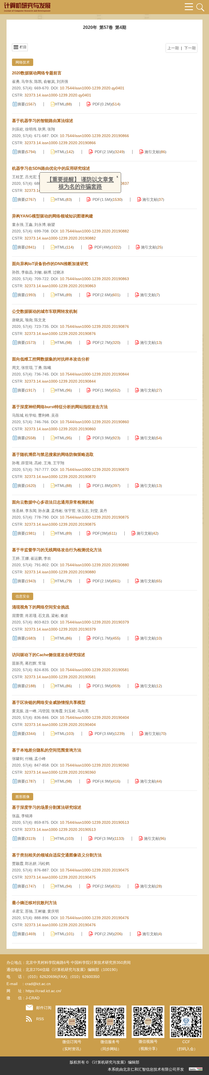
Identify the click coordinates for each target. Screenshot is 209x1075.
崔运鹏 (36, 558)
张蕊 (16, 816)
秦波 (64, 615)
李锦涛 (27, 816)
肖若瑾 (30, 615)
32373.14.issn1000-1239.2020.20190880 (60, 572)
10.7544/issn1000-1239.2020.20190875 (94, 517)
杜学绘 (30, 415)
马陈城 (17, 415)
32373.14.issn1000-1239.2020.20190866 (60, 143)
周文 (16, 367)
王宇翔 (58, 463)
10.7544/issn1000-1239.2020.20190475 (94, 870)
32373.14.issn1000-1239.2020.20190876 (60, 333)
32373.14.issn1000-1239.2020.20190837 (60, 190)
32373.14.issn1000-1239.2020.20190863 (60, 286)
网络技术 (23, 62)
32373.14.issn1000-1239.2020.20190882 (60, 238)
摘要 (21, 104)
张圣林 (17, 510)
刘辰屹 (17, 129)
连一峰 (30, 711)
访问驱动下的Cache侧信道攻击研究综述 (48, 654)
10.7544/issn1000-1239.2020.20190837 (94, 183)
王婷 (16, 558)
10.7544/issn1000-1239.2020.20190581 (94, 670)
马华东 (27, 81)
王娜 (25, 558)
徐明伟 (30, 129)
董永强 (17, 224)
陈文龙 (40, 320)
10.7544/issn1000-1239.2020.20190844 (94, 374)
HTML (60, 104)
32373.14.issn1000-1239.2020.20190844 (60, 381)
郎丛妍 (30, 863)
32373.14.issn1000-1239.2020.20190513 (60, 829)
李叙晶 (27, 272)
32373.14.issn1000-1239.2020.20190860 (60, 429)
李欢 (47, 558)
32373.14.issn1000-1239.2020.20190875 (60, 524)
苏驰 (29, 911)
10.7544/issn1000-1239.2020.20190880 (94, 565)
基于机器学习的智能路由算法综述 (42, 120)
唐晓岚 (17, 320)
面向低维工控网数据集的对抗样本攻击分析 (51, 359)
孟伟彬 (57, 510)
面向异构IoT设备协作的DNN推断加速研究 (50, 263)
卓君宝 (17, 911)
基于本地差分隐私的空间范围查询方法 (46, 750)
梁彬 (55, 615)
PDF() (102, 104)
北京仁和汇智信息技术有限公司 (149, 1069)
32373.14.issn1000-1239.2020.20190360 (60, 772)
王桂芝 (17, 177)
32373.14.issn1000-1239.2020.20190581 (60, 677)
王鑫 (29, 224)
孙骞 (16, 463)
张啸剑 (17, 758)
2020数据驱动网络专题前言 (37, 73)
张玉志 (83, 510)
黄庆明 (53, 911)
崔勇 (16, 81)
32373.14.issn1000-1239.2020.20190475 (60, 877)
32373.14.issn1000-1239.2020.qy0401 (57, 95)
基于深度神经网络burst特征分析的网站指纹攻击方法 (60, 406)
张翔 (51, 129)
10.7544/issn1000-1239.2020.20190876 (94, 326)
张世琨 (27, 367)
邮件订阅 (43, 1008)
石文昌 (44, 615)
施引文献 (152, 152)
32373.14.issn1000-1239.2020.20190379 (60, 629)
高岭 (38, 463)
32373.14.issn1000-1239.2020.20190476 (60, 925)
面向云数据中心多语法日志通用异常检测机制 (53, 502)
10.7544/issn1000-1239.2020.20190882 (94, 231)
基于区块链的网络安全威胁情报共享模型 (48, 702)
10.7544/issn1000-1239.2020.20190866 (94, 136)
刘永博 (40, 224)
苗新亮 (17, 663)
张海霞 (57, 711)
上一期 (173, 48)
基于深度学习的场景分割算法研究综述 (46, 807)
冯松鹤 (44, 863)
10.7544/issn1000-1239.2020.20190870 (94, 469)
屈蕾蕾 (17, 615)
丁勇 (38, 367)
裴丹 (103, 510)
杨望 (51, 224)
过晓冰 (58, 272)
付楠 (29, 758)
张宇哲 (70, 510)
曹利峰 (44, 415)
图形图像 (23, 797)
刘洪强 (62, 81)
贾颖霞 (17, 863)
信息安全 (23, 596)
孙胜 (16, 272)
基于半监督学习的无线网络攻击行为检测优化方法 (57, 549)
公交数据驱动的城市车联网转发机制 (44, 311)
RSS (40, 1019)
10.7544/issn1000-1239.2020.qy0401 (92, 88)
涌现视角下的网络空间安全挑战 (40, 607)
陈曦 (47, 367)
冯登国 (44, 711)
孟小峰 (40, 758)
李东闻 (30, 510)
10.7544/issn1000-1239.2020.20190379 (94, 622)
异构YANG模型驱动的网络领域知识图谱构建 (52, 216)
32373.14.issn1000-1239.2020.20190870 (60, 476)
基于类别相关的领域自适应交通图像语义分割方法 (57, 855)
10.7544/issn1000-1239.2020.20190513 (94, 822)
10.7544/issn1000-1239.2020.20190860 (94, 422)
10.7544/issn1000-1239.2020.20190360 (94, 765)
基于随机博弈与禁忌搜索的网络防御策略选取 (53, 454)
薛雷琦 (27, 463)
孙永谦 (44, 510)
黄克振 (17, 711)
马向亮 (83, 711)
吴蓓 (55, 415)
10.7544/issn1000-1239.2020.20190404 (94, 717)
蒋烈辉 (30, 663)
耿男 (42, 129)
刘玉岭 (70, 711)
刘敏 (38, 272)
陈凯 (38, 81)
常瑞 (42, 663)
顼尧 (29, 320)
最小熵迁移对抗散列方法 (34, 902)
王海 (47, 463)
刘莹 (94, 510)
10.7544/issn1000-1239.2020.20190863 (94, 279)
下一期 (190, 48)
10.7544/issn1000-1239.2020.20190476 (94, 918)
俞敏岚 (49, 81)
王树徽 (40, 911)
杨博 (47, 272)
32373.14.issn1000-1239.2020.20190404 (60, 724)
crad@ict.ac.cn (38, 984)
